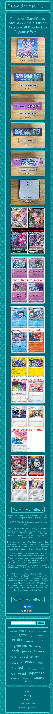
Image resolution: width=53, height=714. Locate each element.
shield (34, 657)
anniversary (30, 641)
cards (40, 662)
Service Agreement (27, 708)
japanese (36, 672)
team (31, 631)
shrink (15, 663)
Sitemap (27, 695)
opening (39, 677)
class (38, 631)
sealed (17, 667)
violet (44, 631)
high (13, 674)
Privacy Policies (28, 704)
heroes (35, 669)
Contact (27, 700)
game (23, 635)
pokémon (13, 631)
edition (17, 640)
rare (32, 636)
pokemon (23, 645)
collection (28, 681)
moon (40, 640)
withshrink (16, 678)
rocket (22, 630)
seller (40, 636)
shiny (38, 646)
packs (26, 651)
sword (22, 673)
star (42, 668)
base (28, 668)
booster (28, 661)
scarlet (14, 636)
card (23, 656)
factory (39, 651)
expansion (27, 678)
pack (15, 651)
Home (27, 691)
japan (13, 657)
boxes (43, 658)
